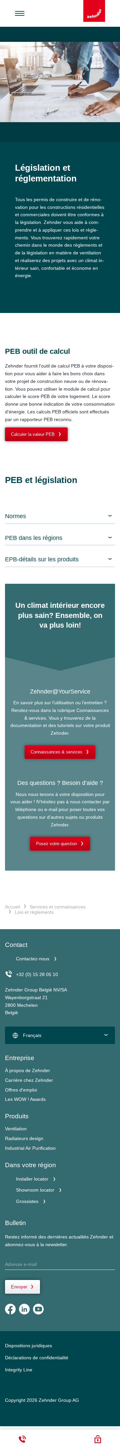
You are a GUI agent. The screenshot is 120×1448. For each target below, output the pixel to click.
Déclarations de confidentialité (36, 1357)
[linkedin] (24, 1309)
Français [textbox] (32, 1035)
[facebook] (10, 1309)
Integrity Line (18, 1369)
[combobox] (60, 1035)
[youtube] (38, 1309)
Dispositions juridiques (28, 1345)
